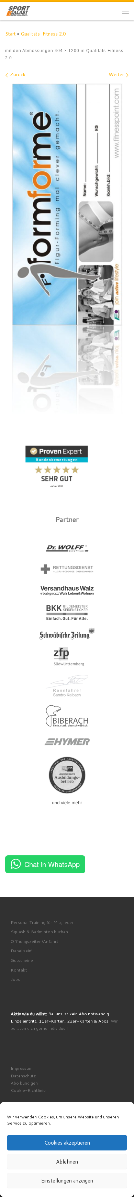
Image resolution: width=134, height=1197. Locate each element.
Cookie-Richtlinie (28, 1090)
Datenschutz (23, 1076)
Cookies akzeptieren (67, 1142)
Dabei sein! (21, 950)
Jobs (15, 979)
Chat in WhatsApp (52, 864)
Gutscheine (22, 960)
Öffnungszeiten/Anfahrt (34, 941)
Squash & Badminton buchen (39, 931)
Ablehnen (67, 1161)
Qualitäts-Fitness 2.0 (43, 33)
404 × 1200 (66, 50)
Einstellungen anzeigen (67, 1180)
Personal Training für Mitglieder (42, 922)
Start (10, 33)
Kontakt (19, 970)
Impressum (22, 1068)
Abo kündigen (24, 1083)
